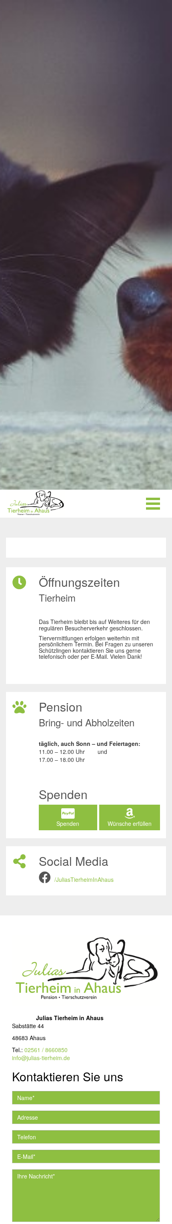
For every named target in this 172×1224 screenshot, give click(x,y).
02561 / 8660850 (46, 1050)
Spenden (67, 823)
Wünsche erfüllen (130, 823)
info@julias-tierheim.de (41, 1058)
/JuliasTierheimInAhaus (84, 879)
